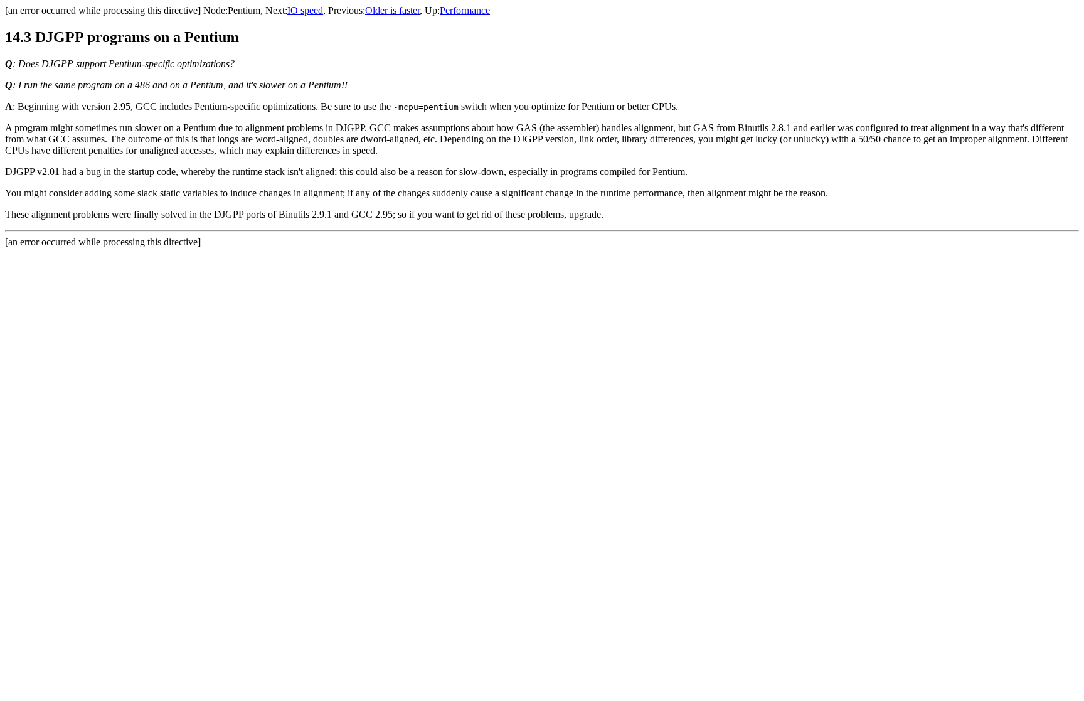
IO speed (305, 10)
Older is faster (392, 10)
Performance (465, 10)
